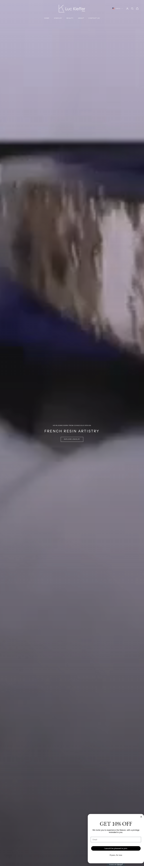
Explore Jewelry (72, 439)
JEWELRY (58, 18)
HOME (47, 18)
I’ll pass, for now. (115, 855)
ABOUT (81, 18)
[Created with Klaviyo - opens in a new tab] (116, 864)
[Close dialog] (141, 816)
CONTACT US (94, 18)
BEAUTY (70, 18)
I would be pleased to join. (116, 848)
